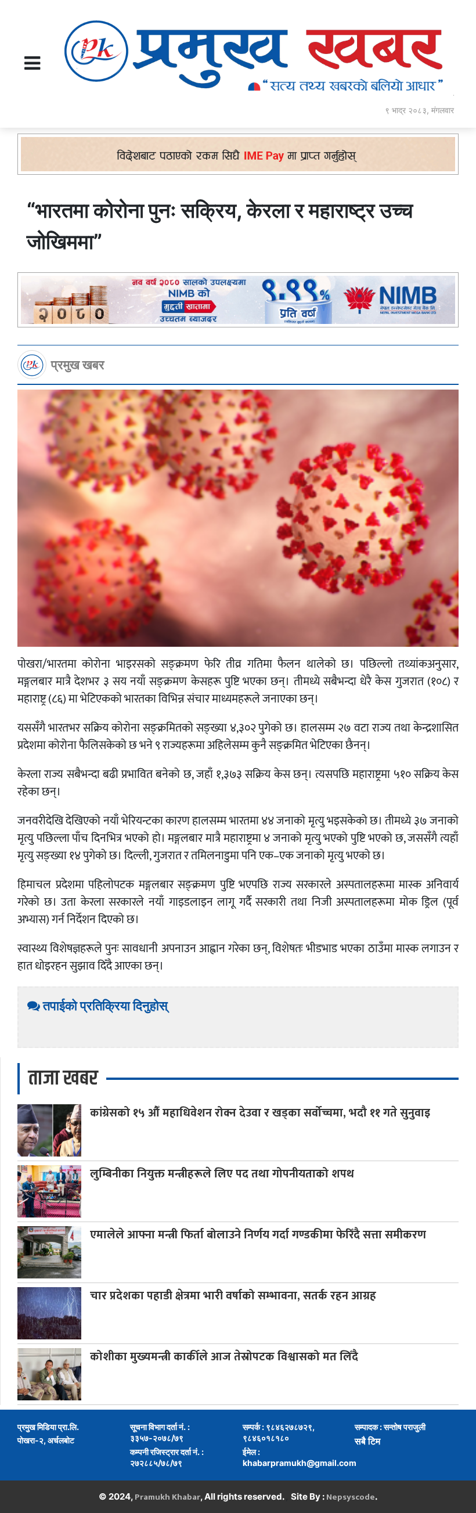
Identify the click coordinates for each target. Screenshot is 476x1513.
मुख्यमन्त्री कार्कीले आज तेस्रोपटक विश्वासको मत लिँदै (224, 1357)
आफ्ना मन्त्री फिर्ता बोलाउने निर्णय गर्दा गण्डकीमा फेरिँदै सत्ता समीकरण (258, 1235)
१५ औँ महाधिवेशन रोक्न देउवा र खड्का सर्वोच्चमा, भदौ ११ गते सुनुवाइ (260, 1113)
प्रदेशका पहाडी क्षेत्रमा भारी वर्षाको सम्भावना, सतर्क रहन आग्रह (233, 1296)
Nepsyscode (350, 1497)
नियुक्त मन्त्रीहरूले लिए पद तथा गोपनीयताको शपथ (222, 1174)
